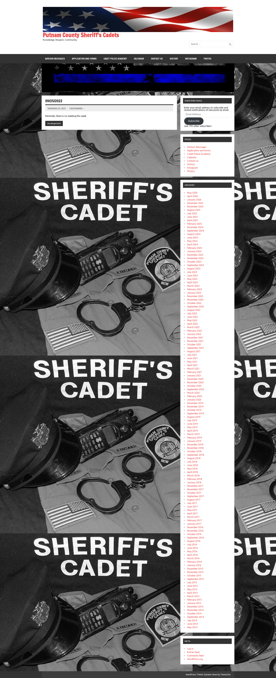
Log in (190, 648)
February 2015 (194, 599)
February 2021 (194, 372)
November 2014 (195, 610)
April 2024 (192, 244)
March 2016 (193, 558)
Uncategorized (54, 123)
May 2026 (192, 192)
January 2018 (194, 482)
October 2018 (194, 451)
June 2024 (192, 237)
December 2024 (195, 227)
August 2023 (193, 268)
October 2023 (194, 261)
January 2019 (194, 441)
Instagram (191, 58)
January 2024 (194, 251)
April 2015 (192, 592)
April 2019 (192, 430)
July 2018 (192, 461)
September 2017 (195, 496)
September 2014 (195, 617)
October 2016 (194, 534)
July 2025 (192, 213)
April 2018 (192, 472)
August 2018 (193, 458)
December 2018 (195, 444)
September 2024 (195, 230)
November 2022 (195, 299)
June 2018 (192, 465)
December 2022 (195, 296)
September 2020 (195, 389)
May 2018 (192, 468)
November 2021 (195, 341)
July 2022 (192, 313)
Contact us (157, 58)
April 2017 (192, 513)
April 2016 (192, 555)
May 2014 (192, 627)
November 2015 (195, 572)
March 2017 (193, 517)
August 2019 (193, 417)
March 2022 (193, 327)
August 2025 (193, 210)
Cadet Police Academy (115, 58)
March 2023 (193, 286)
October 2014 (194, 613)
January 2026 (194, 199)
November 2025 (195, 206)
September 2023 (195, 265)
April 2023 (192, 282)
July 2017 (192, 503)
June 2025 (192, 217)
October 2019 (194, 410)
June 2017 (192, 506)
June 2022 (192, 317)
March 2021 (193, 368)
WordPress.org (195, 659)
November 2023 (195, 258)
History (174, 58)
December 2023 (195, 254)
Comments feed (195, 655)
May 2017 (192, 510)
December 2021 (195, 337)
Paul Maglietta (76, 108)
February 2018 (194, 479)
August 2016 (193, 541)
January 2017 (194, 524)
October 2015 (194, 575)
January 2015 (194, 603)
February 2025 (194, 223)
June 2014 (192, 624)
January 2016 (194, 565)
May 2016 (192, 551)
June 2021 (192, 358)
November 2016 (195, 530)
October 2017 (194, 492)
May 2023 (192, 279)
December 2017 (195, 486)
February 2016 (194, 561)
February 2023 (194, 289)
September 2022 (195, 306)
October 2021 (194, 344)
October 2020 (194, 386)
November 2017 (195, 489)
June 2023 (192, 275)
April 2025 (192, 220)
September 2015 (195, 579)
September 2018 (195, 455)
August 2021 (193, 351)
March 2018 (193, 475)
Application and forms (84, 58)
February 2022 (194, 330)
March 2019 (193, 434)
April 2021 (192, 365)
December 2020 (195, 379)
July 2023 (192, 272)
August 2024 (193, 234)
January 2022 (194, 334)
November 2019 (195, 406)
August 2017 (193, 499)
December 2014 (195, 606)
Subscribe (194, 121)
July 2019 (192, 420)
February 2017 (194, 520)
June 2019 (192, 423)
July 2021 (192, 355)
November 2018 (195, 448)
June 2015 (192, 586)
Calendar (139, 58)
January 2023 (194, 292)
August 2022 (193, 310)
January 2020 (194, 399)
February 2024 (194, 248)
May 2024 (192, 241)
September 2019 (195, 413)
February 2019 (194, 437)
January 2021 (194, 375)
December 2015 (195, 568)
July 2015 (192, 582)
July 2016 (192, 544)
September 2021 (195, 348)
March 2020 (193, 392)
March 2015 (193, 596)
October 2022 (194, 303)
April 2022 (192, 323)
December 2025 (195, 203)
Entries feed (193, 652)
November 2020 (195, 382)
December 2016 (195, 527)
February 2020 (194, 396)
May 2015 (192, 589)
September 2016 (195, 537)
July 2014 (192, 620)
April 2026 (192, 196)
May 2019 (192, 427)
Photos (207, 58)
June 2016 (192, 548)
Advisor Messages (55, 58)
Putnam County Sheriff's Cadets (81, 35)
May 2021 (192, 361)
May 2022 (192, 320)
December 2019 (195, 403)
